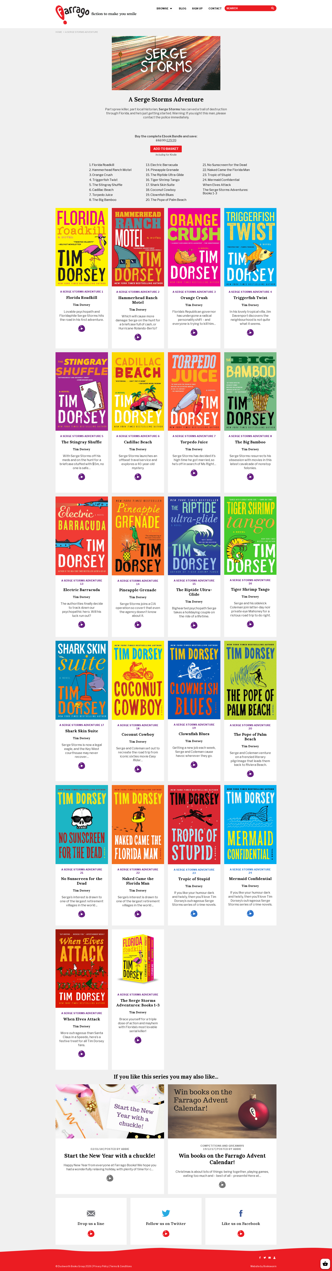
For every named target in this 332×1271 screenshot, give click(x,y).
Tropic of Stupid (194, 878)
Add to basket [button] (166, 149)
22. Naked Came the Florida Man (226, 170)
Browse (162, 8)
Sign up (197, 8)
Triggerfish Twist (250, 297)
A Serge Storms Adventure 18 (137, 727)
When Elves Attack (217, 185)
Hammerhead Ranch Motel (138, 300)
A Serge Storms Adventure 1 (81, 291)
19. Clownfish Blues (160, 195)
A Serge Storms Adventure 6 (138, 436)
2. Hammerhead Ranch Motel (110, 170)
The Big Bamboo (250, 442)
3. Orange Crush (101, 175)
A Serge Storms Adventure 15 (194, 582)
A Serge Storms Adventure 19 (194, 726)
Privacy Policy (100, 1266)
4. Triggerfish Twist (103, 180)
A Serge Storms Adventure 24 (250, 871)
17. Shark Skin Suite (160, 185)
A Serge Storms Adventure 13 (81, 582)
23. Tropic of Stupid (217, 175)
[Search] (248, 8)
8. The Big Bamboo (102, 200)
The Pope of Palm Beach (250, 736)
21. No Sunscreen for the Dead (225, 165)
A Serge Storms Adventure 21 (81, 871)
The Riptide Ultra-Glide (194, 592)
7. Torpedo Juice (101, 195)
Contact (215, 8)
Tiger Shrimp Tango (250, 589)
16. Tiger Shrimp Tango (163, 180)
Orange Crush (194, 297)
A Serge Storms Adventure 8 (250, 436)
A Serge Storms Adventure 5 (81, 436)
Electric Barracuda (81, 589)
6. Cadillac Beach (101, 190)
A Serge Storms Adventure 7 (194, 436)
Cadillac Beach (138, 442)
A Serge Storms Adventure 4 (250, 291)
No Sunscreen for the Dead (81, 881)
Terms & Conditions (121, 1266)
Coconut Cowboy (138, 734)
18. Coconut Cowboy (161, 190)
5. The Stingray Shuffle (105, 185)
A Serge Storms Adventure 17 (81, 725)
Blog (182, 8)
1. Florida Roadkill (101, 165)
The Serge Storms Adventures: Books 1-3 (225, 191)
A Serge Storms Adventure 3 (194, 291)
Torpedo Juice (194, 442)
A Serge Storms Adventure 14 (137, 582)
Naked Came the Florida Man (138, 881)
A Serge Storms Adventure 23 (194, 871)
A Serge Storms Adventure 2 (137, 291)
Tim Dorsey (81, 305)
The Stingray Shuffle (81, 442)
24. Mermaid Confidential (221, 180)
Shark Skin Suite (81, 730)
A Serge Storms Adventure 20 (250, 727)
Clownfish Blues (194, 733)
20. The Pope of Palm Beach (166, 200)
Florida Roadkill (81, 297)
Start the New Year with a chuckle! (109, 1155)
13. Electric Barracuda (162, 165)
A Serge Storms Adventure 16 (250, 582)
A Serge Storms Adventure (81, 1013)
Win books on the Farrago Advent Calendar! (222, 1159)
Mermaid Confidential (250, 878)
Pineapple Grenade (137, 589)
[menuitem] (165, 8)
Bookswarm (269, 1266)
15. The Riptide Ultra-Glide (165, 175)
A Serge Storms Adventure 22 (137, 871)
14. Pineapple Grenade (162, 170)
